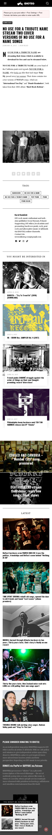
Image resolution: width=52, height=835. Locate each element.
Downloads (7, 23)
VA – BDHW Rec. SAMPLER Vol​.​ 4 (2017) (23, 337)
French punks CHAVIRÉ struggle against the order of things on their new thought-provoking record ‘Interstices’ (25, 380)
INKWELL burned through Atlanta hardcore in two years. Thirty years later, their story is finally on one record (25, 823)
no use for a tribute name (16, 197)
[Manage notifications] (46, 829)
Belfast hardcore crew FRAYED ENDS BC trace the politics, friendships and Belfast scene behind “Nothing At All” (25, 810)
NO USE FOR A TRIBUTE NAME (22, 52)
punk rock (25, 201)
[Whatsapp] (28, 174)
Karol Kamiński (21, 214)
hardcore (16, 193)
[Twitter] (23, 174)
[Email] (38, 174)
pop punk (35, 197)
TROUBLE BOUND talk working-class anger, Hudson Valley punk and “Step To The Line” (24, 725)
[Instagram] (23, 241)
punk (45, 197)
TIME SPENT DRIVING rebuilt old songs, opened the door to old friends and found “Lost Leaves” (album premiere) (26, 599)
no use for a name (32, 193)
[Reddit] (33, 174)
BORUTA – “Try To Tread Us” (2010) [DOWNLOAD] (22, 296)
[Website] (27, 241)
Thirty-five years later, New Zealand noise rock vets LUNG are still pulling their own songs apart (24, 684)
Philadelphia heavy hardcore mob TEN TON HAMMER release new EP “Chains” (25, 423)
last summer (21, 76)
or (21, 765)
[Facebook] (13, 174)
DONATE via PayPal (11, 765)
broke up (17, 72)
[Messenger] (18, 174)
